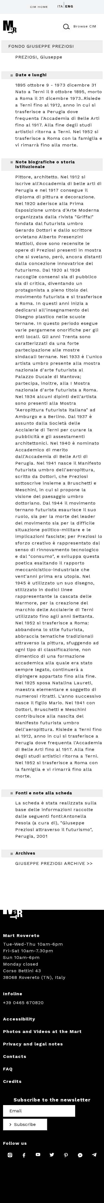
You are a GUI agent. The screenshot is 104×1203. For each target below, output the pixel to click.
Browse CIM (84, 26)
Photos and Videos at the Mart (42, 1031)
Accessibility (19, 1019)
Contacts (14, 1056)
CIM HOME (39, 7)
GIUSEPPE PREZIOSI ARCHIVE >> (54, 863)
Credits (12, 1081)
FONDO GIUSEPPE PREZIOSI (41, 46)
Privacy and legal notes (33, 1044)
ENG (69, 6)
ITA (60, 6)
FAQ (8, 1069)
